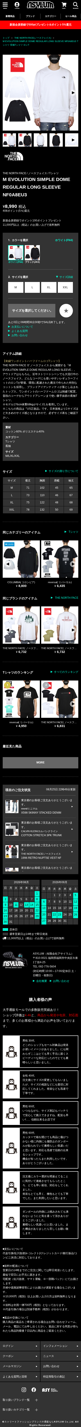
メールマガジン (12, 1366)
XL (48, 287)
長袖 (8, 446)
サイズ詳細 (66, 277)
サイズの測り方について (63, 471)
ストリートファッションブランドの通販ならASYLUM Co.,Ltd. (39, 1421)
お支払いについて (22, 326)
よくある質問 (19, 331)
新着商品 (10, 16)
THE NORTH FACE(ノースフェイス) (32, 38)
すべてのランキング (66, 672)
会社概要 (41, 981)
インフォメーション (55, 1345)
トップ (6, 38)
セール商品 (70, 16)
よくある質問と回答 (15, 1376)
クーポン (8, 1356)
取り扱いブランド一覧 (16, 1399)
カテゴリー (50, 16)
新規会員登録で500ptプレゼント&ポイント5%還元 (41, 24)
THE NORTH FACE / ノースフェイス (25, 173)
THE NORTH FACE (66, 597)
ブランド (30, 16)
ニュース (48, 1356)
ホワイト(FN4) (15, 262)
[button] (73, 93)
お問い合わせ (19, 335)
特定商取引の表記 (54, 1376)
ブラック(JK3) (32, 262)
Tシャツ (54, 173)
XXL (65, 287)
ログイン (8, 1345)
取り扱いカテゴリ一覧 (16, 1409)
